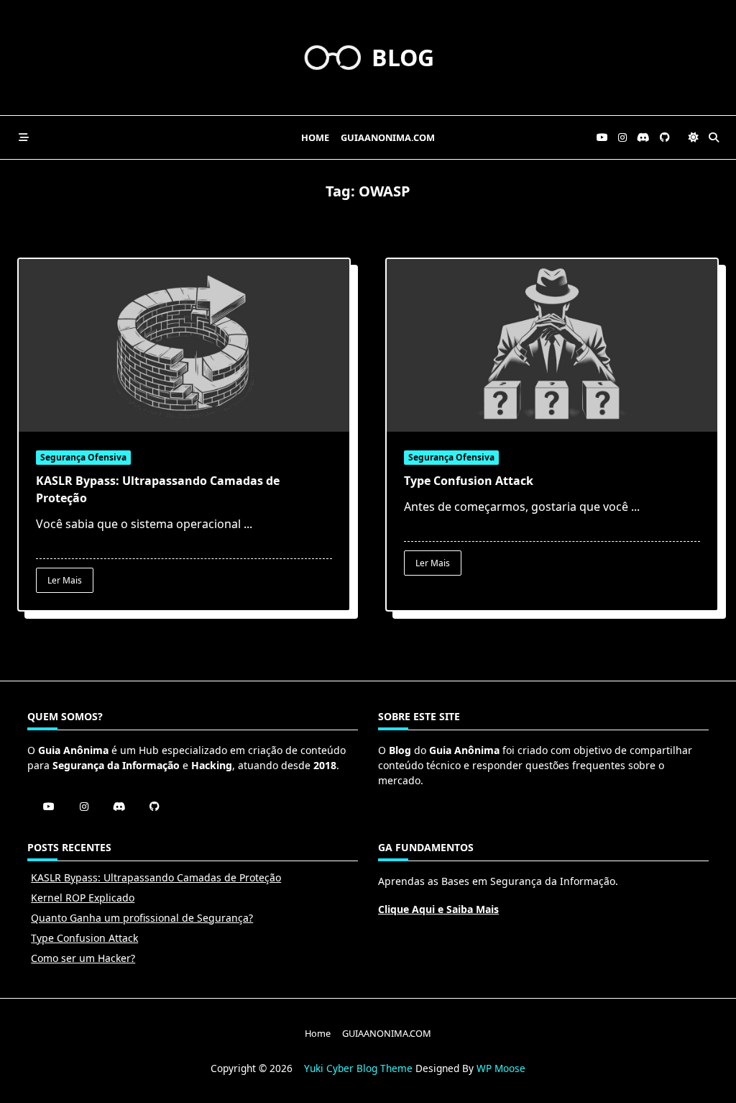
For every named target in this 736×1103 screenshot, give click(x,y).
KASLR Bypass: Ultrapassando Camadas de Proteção (156, 877)
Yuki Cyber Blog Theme (358, 1068)
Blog (403, 57)
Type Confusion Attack (468, 481)
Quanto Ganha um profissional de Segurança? (142, 918)
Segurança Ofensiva (83, 457)
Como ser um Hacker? (83, 958)
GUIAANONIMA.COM (388, 137)
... (248, 524)
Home (315, 137)
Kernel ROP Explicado (82, 897)
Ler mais (64, 580)
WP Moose (501, 1068)
